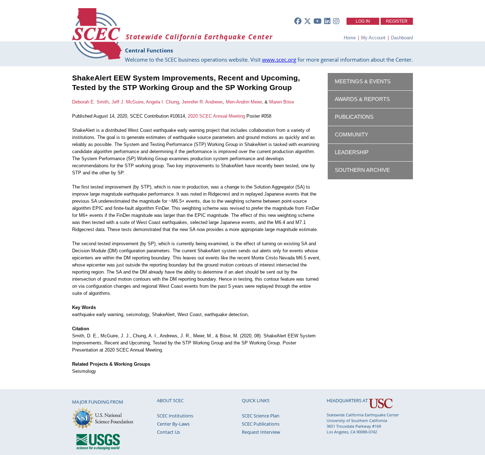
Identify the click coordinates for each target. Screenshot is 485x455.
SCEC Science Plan (260, 415)
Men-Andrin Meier (244, 102)
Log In (363, 21)
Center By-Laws (173, 424)
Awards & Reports (362, 99)
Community (351, 134)
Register (397, 21)
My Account (373, 37)
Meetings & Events (363, 81)
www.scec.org (279, 59)
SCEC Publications (260, 424)
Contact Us (168, 432)
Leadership (352, 152)
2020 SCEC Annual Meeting (216, 116)
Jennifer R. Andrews (202, 102)
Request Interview (261, 432)
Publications (354, 117)
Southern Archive (362, 170)
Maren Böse (281, 102)
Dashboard (402, 37)
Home (350, 37)
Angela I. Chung (162, 102)
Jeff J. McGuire (127, 102)
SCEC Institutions (175, 415)
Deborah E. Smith (90, 102)
